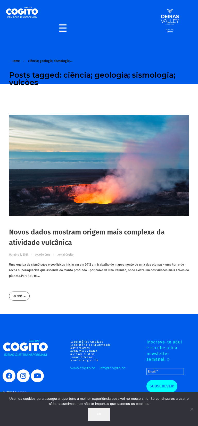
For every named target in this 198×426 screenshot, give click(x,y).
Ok (99, 414)
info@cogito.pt (112, 368)
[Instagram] (23, 375)
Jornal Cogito (65, 254)
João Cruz (44, 254)
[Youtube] (37, 375)
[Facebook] (9, 375)
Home (16, 61)
